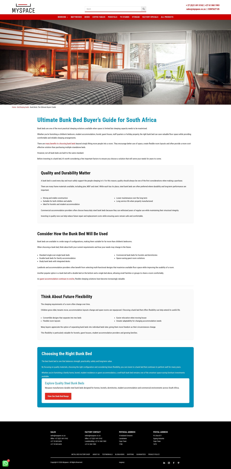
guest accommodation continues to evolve (57, 279)
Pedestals (112, 17)
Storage (136, 17)
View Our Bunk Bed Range (58, 396)
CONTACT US (213, 9)
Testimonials (107, 454)
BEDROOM (62, 17)
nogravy (121, 462)
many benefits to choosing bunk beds (60, 143)
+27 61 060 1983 (212, 5)
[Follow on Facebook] (174, 463)
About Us (96, 454)
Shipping (130, 454)
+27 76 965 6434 (56, 441)
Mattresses (76, 17)
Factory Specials (150, 17)
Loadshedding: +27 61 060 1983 (95, 441)
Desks (87, 17)
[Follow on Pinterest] (178, 463)
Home (14, 107)
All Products (167, 17)
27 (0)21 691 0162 (195, 5)
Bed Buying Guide (23, 107)
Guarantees (141, 454)
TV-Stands (124, 17)
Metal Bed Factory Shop (80, 454)
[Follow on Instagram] (169, 463)
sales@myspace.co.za (195, 9)
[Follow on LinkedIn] (164, 463)
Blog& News (119, 454)
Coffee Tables (98, 17)
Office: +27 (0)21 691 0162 (59, 438)
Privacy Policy (154, 454)
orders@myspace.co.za (92, 436)
